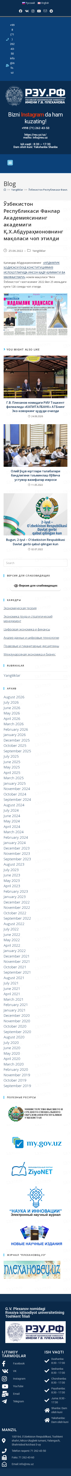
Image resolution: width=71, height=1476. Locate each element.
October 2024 (15, 794)
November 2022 (17, 907)
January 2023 (15, 896)
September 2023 (17, 859)
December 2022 (17, 902)
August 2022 (14, 923)
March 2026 (14, 723)
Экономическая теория (20, 608)
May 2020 (12, 1053)
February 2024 (16, 837)
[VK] (26, 11)
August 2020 (14, 1037)
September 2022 (17, 918)
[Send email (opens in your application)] (45, 11)
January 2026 (15, 734)
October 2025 (15, 745)
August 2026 (14, 697)
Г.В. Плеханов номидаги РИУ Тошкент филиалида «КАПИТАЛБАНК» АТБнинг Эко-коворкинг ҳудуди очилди (35, 406)
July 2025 (11, 756)
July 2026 (11, 702)
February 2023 (16, 891)
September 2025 (17, 751)
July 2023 (11, 869)
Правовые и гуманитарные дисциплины (31, 646)
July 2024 (11, 810)
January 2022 (15, 950)
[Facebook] (20, 11)
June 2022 (12, 934)
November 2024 (17, 788)
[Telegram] (51, 11)
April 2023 (12, 885)
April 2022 (12, 945)
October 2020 (15, 1026)
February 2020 (16, 1069)
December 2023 (17, 848)
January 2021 (15, 1010)
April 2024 (12, 826)
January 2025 (15, 783)
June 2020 (12, 1047)
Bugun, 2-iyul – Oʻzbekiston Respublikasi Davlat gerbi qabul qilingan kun (35, 542)
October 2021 (15, 966)
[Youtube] (38, 11)
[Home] (5, 189)
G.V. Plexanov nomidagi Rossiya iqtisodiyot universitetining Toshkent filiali (34, 1312)
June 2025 (12, 761)
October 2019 (15, 1080)
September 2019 (17, 1085)
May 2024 (12, 821)
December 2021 (17, 956)
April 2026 (12, 718)
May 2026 (12, 713)
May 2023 (12, 880)
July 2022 (11, 929)
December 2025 (17, 740)
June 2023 (12, 875)
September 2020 (17, 1031)
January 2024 (15, 842)
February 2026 (16, 729)
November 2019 (17, 1074)
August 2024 (14, 805)
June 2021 (12, 988)
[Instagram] (32, 11)
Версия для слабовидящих (37, 585)
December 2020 (17, 1015)
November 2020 (17, 1020)
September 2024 (17, 799)
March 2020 (14, 1064)
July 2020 (11, 1042)
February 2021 (16, 1004)
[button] (10, 162)
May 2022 (12, 939)
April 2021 (12, 993)
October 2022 (15, 912)
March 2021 (14, 999)
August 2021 (14, 977)
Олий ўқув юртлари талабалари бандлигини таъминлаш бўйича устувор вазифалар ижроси (35, 475)
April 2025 (12, 772)
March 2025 (14, 777)
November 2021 (17, 961)
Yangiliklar (39, 251)
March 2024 (14, 831)
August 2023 (14, 864)
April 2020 (12, 1058)
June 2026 (12, 707)
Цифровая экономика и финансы (27, 629)
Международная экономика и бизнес (30, 654)
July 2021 (11, 983)
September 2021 (17, 972)
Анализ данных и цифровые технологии (31, 638)
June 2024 (12, 815)
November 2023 (17, 853)
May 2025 (12, 767)
